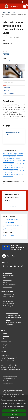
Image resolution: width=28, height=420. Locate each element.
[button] (13, 417)
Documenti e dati (7, 287)
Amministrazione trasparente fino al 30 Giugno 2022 (13, 391)
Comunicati (6, 336)
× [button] (26, 396)
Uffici (4, 278)
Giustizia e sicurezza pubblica (13, 315)
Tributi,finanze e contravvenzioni (14, 317)
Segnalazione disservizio (9, 378)
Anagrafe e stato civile (8, 294)
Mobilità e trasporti (8, 306)
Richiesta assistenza (8, 383)
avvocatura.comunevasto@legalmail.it (10, 369)
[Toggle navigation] (3, 6)
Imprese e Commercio (8, 301)
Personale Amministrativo (9, 285)
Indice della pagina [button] (9, 83)
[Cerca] (25, 6)
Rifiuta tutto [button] (14, 414)
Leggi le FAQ (6, 381)
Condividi (5, 48)
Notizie (13, 12)
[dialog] (14, 407)
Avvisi (4, 338)
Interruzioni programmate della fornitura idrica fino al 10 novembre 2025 (14, 171)
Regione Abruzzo (6, 2)
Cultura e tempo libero (8, 296)
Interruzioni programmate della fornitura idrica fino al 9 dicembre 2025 (14, 161)
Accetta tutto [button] (14, 410)
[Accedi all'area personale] (22, 2)
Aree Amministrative (8, 275)
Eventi (4, 347)
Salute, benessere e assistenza (13, 322)
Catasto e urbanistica (8, 303)
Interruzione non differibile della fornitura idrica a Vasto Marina (13, 175)
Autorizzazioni (9, 325)
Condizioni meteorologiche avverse (11, 157)
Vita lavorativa (6, 299)
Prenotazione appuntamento (10, 376)
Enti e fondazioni (7, 280)
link (6, 407)
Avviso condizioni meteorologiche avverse (13, 153)
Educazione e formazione (12, 313)
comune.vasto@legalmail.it (10, 366)
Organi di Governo (7, 273)
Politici (5, 282)
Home (3, 12)
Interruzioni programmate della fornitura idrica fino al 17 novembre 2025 (14, 164)
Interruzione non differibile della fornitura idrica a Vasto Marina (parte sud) (13, 168)
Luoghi (5, 345)
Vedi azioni (12, 48)
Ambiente (8, 320)
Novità (8, 12)
